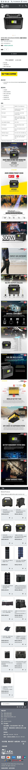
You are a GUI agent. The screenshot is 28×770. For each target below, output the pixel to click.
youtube (6, 1)
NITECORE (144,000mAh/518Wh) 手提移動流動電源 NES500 (8, 536)
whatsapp (8, 1)
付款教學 (4, 746)
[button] (12, 35)
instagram (1, 1)
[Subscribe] (25, 703)
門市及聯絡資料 (16, 1)
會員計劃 (17, 741)
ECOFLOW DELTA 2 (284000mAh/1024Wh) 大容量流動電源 (7, 663)
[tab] (14, 69)
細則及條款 (12, 768)
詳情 (3, 69)
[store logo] (5, 6)
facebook (3, 1)
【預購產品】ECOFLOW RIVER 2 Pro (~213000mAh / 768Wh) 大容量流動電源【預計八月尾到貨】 (8, 689)
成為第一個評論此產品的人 (6, 43)
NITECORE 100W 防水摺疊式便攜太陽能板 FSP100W (8, 587)
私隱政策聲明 (4, 768)
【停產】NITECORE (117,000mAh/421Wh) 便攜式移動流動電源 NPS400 (20, 536)
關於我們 (10, 741)
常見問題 (25, 1)
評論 (3, 488)
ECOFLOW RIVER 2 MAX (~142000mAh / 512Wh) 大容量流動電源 (21, 663)
